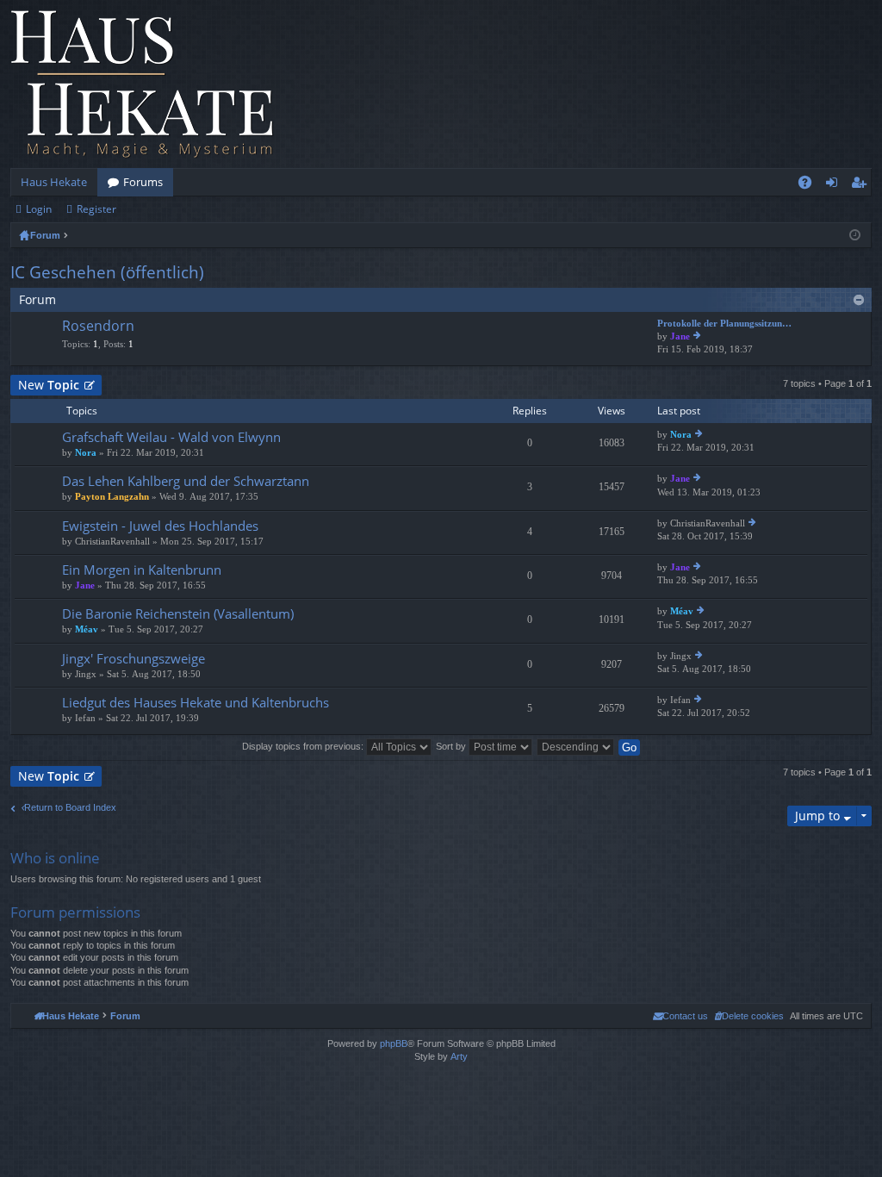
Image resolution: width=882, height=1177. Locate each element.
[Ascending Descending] (576, 746)
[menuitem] (749, 1016)
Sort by (452, 746)
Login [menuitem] (835, 185)
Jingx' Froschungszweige (133, 659)
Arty (459, 1056)
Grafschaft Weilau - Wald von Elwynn (171, 437)
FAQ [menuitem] (810, 185)
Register (96, 209)
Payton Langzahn (112, 496)
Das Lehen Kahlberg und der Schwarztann (185, 481)
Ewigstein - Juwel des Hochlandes (160, 526)
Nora (85, 453)
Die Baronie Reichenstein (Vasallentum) (178, 614)
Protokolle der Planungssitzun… (724, 323)
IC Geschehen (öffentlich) (107, 272)
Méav (86, 629)
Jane (680, 336)
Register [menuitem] (862, 185)
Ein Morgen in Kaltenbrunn (141, 570)
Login (39, 209)
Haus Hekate (54, 182)
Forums (143, 182)
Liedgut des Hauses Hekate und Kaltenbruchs (195, 702)
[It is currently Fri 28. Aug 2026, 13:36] (854, 235)
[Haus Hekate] (142, 84)
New (48, 385)
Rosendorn (98, 326)
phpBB (393, 1043)
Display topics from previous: (304, 746)
